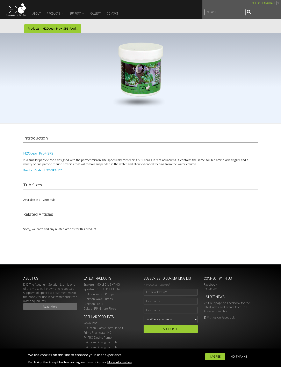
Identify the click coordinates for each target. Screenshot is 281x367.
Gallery (95, 13)
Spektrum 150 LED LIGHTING (102, 289)
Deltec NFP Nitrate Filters (100, 308)
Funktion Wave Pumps (98, 299)
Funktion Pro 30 (94, 304)
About (36, 13)
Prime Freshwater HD (97, 333)
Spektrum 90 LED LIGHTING (102, 284)
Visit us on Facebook (221, 317)
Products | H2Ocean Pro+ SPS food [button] (52, 28)
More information (119, 362)
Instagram (210, 289)
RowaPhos (90, 323)
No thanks (239, 356)
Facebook (210, 284)
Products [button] (54, 13)
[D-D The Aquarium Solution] (14, 9)
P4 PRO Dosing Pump (98, 337)
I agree (215, 356)
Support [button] (75, 13)
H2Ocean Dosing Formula (100, 342)
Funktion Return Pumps (99, 294)
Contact (112, 13)
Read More (50, 306)
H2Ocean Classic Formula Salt (103, 328)
